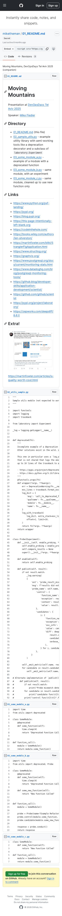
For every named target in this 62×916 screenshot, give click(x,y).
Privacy (19, 896)
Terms (10, 896)
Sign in (40, 5)
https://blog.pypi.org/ (26, 216)
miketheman (11, 33)
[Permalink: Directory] (5, 123)
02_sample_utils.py (25, 136)
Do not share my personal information (31, 902)
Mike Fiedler (27, 115)
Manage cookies (39, 899)
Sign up (53, 5)
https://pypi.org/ (23, 211)
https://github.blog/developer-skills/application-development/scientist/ (32, 285)
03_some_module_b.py (27, 169)
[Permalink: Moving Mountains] (5, 91)
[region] (31, 233)
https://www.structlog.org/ (30, 251)
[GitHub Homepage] (21, 907)
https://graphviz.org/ (26, 256)
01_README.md (33, 33)
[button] (47, 49)
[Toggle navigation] (5, 5)
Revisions (29, 56)
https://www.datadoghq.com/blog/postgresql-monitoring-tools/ (33, 273)
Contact (25, 899)
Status (39, 896)
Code (11, 56)
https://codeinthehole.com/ (30, 229)
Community (49, 896)
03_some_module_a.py (27, 157)
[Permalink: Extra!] (5, 323)
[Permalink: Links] (5, 194)
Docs (17, 899)
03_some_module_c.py (27, 178)
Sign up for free (16, 873)
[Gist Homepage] (21, 5)
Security (29, 896)
